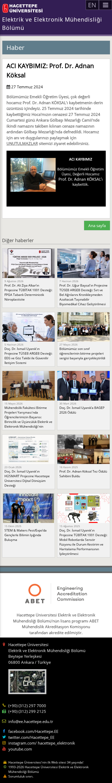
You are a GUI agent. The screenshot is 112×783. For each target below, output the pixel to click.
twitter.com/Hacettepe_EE (31, 737)
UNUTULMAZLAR (22, 143)
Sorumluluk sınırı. (20, 776)
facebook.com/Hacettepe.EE (33, 731)
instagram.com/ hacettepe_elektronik (41, 743)
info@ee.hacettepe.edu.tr (30, 721)
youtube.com (20, 749)
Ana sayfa (97, 225)
